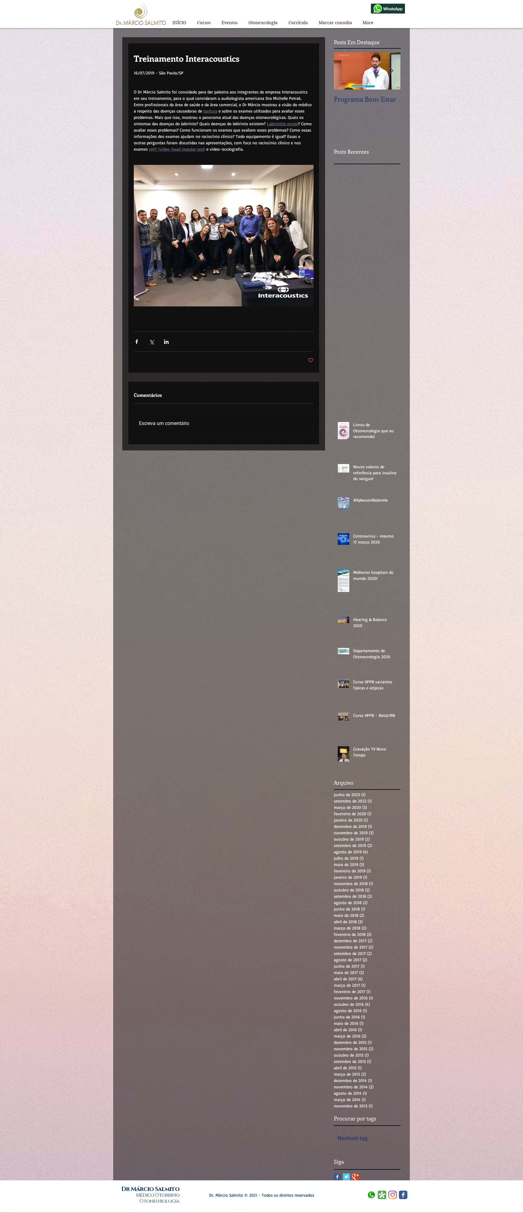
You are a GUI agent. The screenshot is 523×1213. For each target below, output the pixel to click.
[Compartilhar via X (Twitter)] (151, 342)
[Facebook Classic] (403, 1195)
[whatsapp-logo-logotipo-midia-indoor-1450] (371, 1195)
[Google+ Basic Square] (355, 1176)
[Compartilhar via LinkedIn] (166, 342)
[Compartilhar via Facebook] (137, 342)
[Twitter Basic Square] (346, 1176)
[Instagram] (392, 1195)
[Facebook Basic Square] (337, 1176)
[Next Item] (390, 71)
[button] (204, 20)
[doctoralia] (382, 1195)
